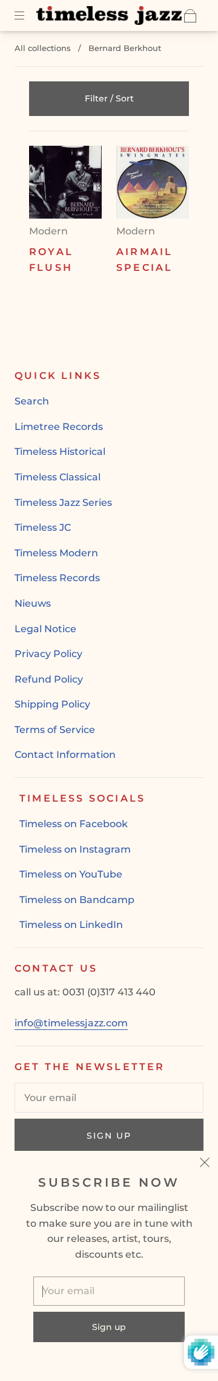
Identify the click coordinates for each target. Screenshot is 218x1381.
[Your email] (109, 1098)
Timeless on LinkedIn (71, 924)
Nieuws (33, 603)
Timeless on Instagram (75, 849)
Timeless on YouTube (70, 874)
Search (32, 401)
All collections (43, 48)
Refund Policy (49, 679)
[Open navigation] (28, 16)
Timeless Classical (58, 477)
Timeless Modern (56, 553)
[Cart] (190, 15)
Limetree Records (59, 426)
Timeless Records (57, 578)
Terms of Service (55, 729)
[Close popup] (204, 1164)
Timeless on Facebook (73, 824)
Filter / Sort (109, 98)
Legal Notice (45, 629)
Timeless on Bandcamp (76, 899)
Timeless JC (43, 527)
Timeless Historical (60, 451)
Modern (48, 231)
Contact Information (65, 754)
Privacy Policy (48, 654)
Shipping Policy (52, 704)
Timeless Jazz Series (63, 502)
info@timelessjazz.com (71, 1023)
